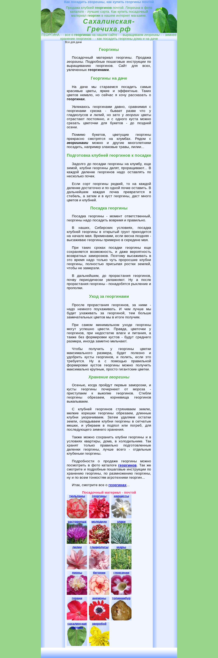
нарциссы (121, 496)
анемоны (99, 598)
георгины (99, 496)
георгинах (117, 485)
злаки (121, 521)
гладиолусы (99, 547)
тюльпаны (77, 496)
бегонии (99, 572)
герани (77, 598)
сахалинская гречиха (77, 625)
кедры (121, 547)
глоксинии (121, 572)
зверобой (99, 623)
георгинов (127, 465)
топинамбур (121, 598)
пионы (77, 572)
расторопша (77, 521)
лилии (77, 547)
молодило (99, 521)
